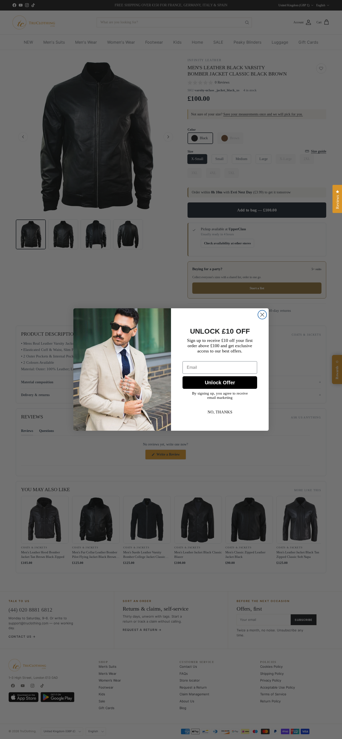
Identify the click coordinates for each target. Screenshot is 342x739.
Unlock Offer (220, 382)
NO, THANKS (220, 412)
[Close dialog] (262, 314)
